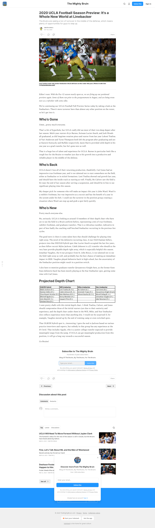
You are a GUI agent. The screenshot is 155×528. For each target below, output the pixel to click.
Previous (47, 386)
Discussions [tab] (55, 428)
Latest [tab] (47, 428)
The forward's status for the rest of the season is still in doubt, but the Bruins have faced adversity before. (67, 437)
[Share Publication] (129, 4)
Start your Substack (72, 518)
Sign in (148, 4)
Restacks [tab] (53, 401)
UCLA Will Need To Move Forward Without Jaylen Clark (65, 433)
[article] (77, 438)
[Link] (36, 119)
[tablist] (48, 401)
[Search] (124, 4)
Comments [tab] (44, 401)
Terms (85, 513)
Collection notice (94, 513)
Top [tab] (41, 428)
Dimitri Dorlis (48, 27)
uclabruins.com (49, 85)
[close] (97, 457)
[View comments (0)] (48, 34)
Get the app (88, 518)
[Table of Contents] (2, 264)
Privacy (79, 513)
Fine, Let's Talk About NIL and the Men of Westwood (64, 450)
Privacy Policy (93, 492)
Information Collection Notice (77, 492)
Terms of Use (88, 490)
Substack (67, 524)
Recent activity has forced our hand (52, 453)
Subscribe (138, 4)
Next (109, 386)
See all (43, 481)
